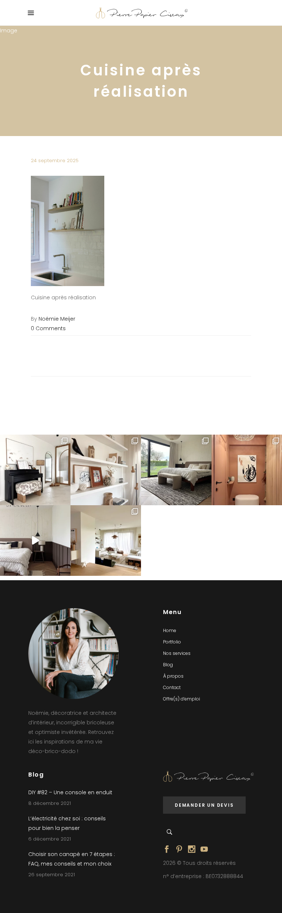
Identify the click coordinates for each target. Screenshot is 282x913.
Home (169, 630)
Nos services (177, 653)
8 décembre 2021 (49, 803)
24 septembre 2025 (55, 160)
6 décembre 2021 (49, 838)
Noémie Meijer (57, 318)
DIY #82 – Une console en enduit (70, 792)
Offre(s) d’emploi (181, 699)
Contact (172, 687)
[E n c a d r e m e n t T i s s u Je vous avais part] (105, 470)
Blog (168, 664)
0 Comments (48, 328)
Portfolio (172, 642)
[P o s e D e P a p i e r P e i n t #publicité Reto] (35, 540)
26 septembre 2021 (51, 874)
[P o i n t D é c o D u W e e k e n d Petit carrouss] (105, 540)
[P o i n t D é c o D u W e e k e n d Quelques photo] (247, 470)
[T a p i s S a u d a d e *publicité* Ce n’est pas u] (176, 470)
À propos (173, 676)
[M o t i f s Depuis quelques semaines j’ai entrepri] (35, 470)
